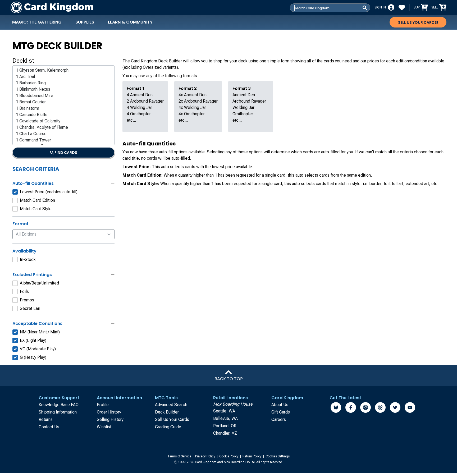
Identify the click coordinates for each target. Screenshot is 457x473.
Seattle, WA (224, 411)
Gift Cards (280, 412)
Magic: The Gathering (37, 22)
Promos (27, 299)
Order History (109, 412)
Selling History (110, 419)
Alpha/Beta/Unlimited (39, 283)
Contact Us (49, 426)
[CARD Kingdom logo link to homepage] (52, 7)
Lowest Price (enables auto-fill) (48, 191)
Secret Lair (30, 308)
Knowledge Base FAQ (59, 404)
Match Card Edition (37, 200)
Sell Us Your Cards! (418, 22)
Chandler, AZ (225, 433)
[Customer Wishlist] (402, 7)
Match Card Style (36, 208)
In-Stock (28, 259)
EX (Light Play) (33, 340)
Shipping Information (58, 412)
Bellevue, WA (225, 418)
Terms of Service (179, 456)
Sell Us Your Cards (172, 419)
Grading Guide (168, 426)
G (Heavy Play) (33, 357)
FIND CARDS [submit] (65, 152)
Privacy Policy (205, 456)
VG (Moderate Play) (38, 348)
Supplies (84, 22)
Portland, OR (224, 425)
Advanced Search (171, 404)
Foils (24, 291)
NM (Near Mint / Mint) (40, 331)
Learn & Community (130, 22)
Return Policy (252, 456)
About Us (279, 404)
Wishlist (104, 426)
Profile (103, 404)
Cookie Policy (229, 456)
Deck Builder (167, 412)
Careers (278, 419)
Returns (46, 419)
